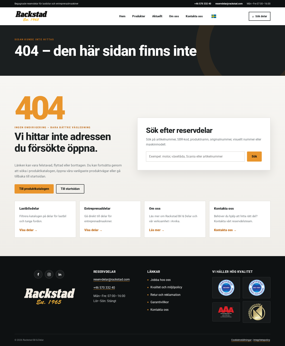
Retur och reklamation (165, 295)
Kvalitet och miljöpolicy (166, 287)
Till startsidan (70, 189)
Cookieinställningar (241, 339)
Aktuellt (157, 16)
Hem (122, 16)
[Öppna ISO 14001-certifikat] (256, 287)
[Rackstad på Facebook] (38, 274)
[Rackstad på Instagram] (49, 274)
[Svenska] (214, 16)
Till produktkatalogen (34, 189)
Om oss (174, 16)
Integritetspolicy (261, 339)
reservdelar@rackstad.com (229, 3)
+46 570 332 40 (202, 3)
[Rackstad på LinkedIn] (60, 274)
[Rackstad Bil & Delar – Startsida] (49, 297)
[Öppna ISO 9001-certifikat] (226, 287)
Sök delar (259, 16)
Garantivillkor (159, 302)
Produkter (138, 16)
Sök (254, 156)
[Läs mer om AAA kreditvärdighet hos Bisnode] (226, 311)
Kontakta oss (194, 16)
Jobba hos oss (160, 280)
